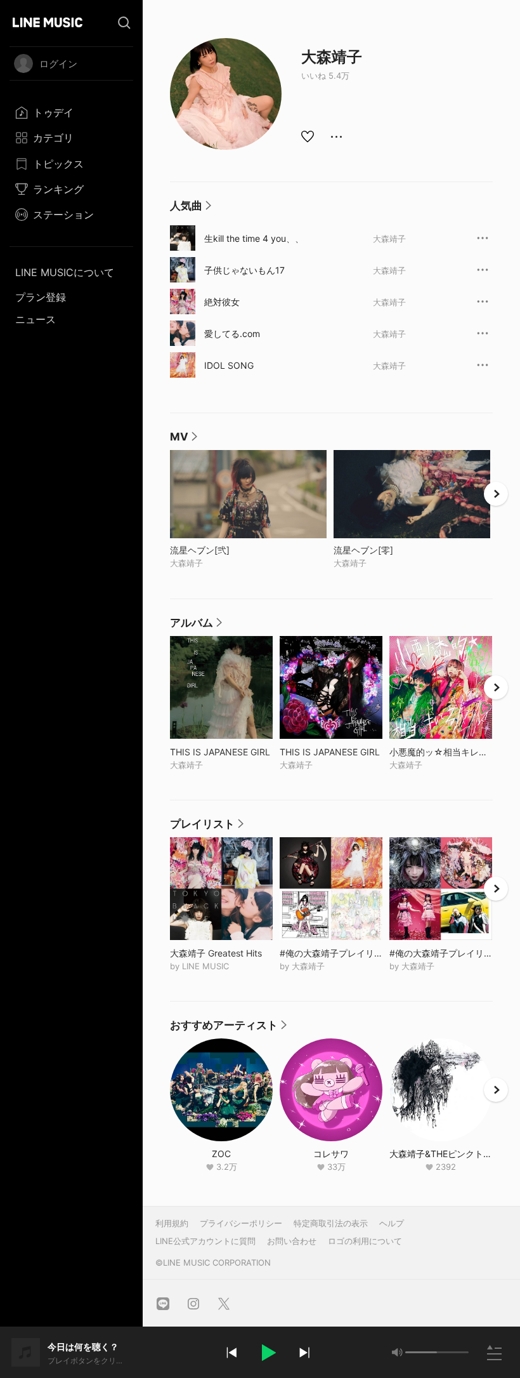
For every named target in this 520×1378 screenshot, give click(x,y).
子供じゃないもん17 (244, 270)
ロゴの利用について (365, 1241)
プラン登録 (40, 297)
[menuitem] (71, 112)
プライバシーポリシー (241, 1223)
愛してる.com (232, 333)
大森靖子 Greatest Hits (221, 953)
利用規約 (171, 1223)
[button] (267, 1352)
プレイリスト (207, 827)
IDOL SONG (229, 365)
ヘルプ (391, 1223)
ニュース (35, 319)
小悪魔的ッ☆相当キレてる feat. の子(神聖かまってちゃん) (440, 751)
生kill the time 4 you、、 (254, 238)
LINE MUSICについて (64, 272)
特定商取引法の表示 (331, 1223)
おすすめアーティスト (229, 1028)
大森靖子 (389, 239)
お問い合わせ (291, 1241)
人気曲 (191, 209)
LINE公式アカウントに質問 (205, 1241)
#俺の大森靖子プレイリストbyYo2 (331, 953)
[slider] (421, 1352)
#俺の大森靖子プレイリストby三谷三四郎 (440, 953)
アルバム (196, 626)
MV (184, 440)
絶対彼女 (222, 301)
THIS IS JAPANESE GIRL (221, 751)
